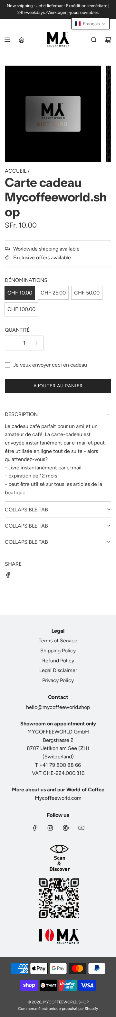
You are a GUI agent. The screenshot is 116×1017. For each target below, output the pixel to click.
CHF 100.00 (21, 309)
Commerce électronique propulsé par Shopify (58, 1008)
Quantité (17, 330)
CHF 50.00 (87, 293)
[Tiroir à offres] (21, 40)
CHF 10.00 (19, 293)
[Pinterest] (66, 828)
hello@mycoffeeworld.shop (58, 707)
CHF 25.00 (53, 293)
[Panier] (108, 40)
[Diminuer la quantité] (12, 343)
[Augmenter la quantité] (36, 343)
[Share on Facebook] (8, 576)
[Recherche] (94, 40)
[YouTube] (81, 828)
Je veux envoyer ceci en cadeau (50, 365)
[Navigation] (7, 40)
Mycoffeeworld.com (58, 798)
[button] (90, 23)
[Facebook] (35, 828)
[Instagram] (50, 828)
